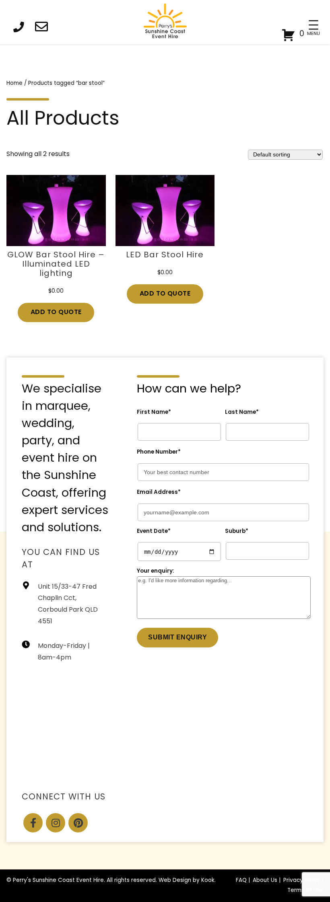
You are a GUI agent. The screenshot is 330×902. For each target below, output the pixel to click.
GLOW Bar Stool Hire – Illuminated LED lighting (56, 264)
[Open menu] (313, 25)
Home (14, 83)
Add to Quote (56, 312)
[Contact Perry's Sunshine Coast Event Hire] (43, 28)
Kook (207, 880)
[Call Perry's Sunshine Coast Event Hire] (20, 28)
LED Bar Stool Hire (165, 255)
